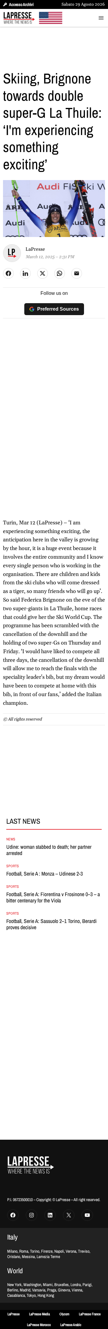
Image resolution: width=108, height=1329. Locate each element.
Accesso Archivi (21, 4)
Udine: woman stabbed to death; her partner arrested (49, 850)
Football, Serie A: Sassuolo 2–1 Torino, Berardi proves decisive (51, 924)
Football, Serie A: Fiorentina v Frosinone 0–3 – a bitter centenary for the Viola (53, 897)
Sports (12, 866)
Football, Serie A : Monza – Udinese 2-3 (44, 873)
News (10, 839)
